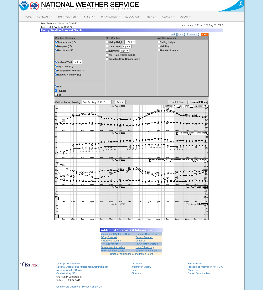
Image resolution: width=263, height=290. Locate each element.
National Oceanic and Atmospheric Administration (82, 266)
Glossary (136, 273)
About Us (193, 270)
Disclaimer (137, 263)
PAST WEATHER (67, 16)
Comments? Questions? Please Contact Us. (79, 286)
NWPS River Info (109, 243)
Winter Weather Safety (112, 250)
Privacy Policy (195, 263)
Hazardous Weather (111, 240)
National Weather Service (69, 270)
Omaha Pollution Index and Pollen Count (131, 253)
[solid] (174, 34)
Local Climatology (145, 247)
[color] (181, 34)
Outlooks (140, 240)
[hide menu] (193, 34)
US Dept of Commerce (68, 263)
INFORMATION (109, 16)
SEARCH (167, 16)
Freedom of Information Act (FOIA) (205, 266)
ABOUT (184, 16)
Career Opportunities (199, 273)
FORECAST (43, 16)
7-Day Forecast (109, 237)
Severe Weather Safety (113, 247)
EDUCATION (132, 16)
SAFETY (89, 16)
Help (134, 270)
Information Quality (141, 266)
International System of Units (116, 234)
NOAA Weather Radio (147, 243)
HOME (28, 16)
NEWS (151, 16)
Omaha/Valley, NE (65, 273)
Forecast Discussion (146, 234)
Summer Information (146, 250)
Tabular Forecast (144, 237)
